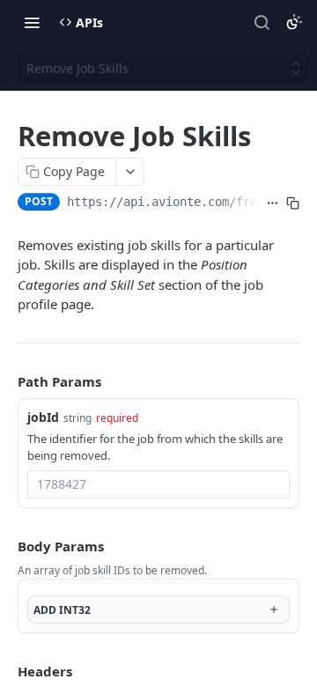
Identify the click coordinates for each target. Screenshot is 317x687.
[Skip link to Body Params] (5, 546)
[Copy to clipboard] (292, 203)
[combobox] (158, 484)
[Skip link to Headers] (5, 671)
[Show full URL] (272, 203)
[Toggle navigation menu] (32, 22)
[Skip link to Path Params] (5, 381)
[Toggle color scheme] (294, 22)
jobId (43, 417)
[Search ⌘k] (261, 22)
